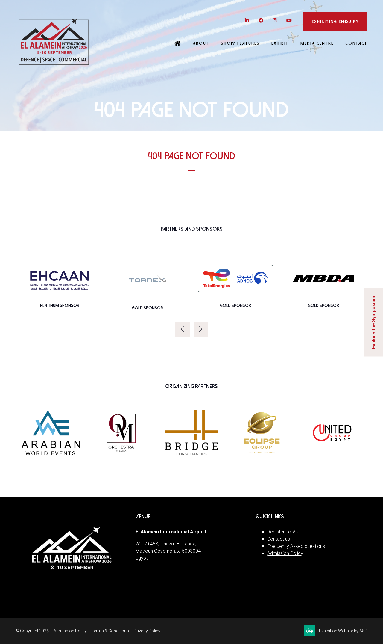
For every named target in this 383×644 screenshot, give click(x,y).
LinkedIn (246, 20)
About (201, 43)
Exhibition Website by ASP (343, 630)
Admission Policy (285, 553)
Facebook (260, 20)
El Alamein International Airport (171, 532)
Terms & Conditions (110, 630)
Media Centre (317, 43)
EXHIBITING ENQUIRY (335, 21)
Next (201, 329)
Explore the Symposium (373, 322)
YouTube (288, 20)
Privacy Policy (147, 630)
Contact (356, 43)
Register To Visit (284, 532)
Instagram (274, 20)
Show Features (240, 43)
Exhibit (280, 43)
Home (177, 43)
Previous (182, 329)
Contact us (278, 539)
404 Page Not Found (191, 156)
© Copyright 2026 (32, 630)
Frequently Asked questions (296, 546)
